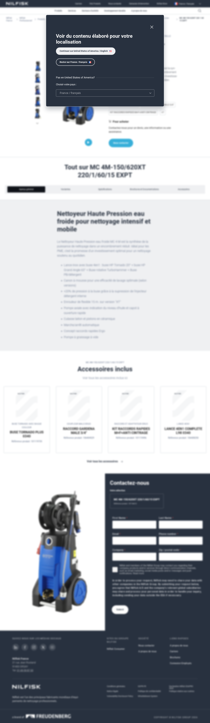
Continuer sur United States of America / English (84, 51)
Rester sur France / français (73, 62)
